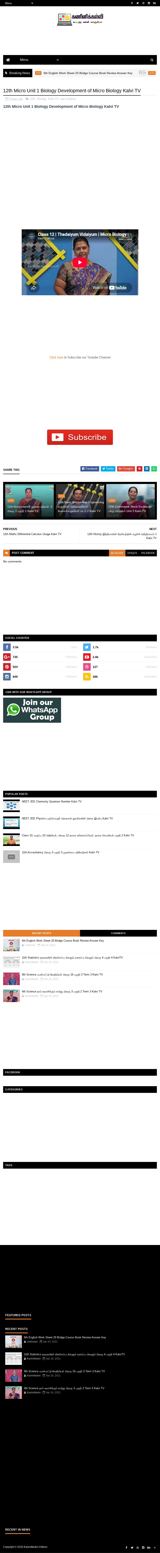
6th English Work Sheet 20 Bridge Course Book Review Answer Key (71, 73)
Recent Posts (41, 933)
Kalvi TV (53, 98)
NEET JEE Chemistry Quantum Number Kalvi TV (52, 801)
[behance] (154, 3)
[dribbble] (143, 3)
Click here (57, 357)
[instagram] (149, 3)
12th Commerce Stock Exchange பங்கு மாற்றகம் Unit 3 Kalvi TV (130, 509)
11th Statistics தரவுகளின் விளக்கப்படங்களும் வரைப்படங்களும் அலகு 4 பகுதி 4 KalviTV (72, 957)
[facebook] (132, 3)
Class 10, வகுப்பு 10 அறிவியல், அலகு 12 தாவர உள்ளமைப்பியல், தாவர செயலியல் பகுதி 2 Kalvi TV (78, 835)
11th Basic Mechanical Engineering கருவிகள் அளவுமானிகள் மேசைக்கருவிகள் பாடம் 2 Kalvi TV (81, 507)
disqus (132, 553)
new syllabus (68, 98)
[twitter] (137, 3)
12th (32, 98)
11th (135, 73)
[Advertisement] (80, 47)
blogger (117, 553)
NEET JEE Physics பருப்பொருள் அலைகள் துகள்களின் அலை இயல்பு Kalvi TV (67, 818)
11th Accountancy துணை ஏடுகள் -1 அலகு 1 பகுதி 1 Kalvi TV (29, 509)
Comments (118, 933)
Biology (41, 98)
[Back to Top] (154, 1547)
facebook (148, 553)
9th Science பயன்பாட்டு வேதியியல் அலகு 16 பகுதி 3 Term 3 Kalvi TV (62, 974)
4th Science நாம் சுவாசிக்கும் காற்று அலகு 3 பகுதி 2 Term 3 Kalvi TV (62, 991)
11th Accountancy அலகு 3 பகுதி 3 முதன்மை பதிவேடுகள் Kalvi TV (60, 852)
